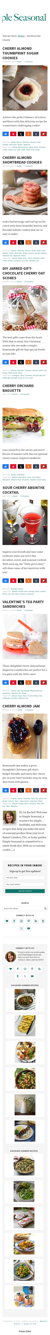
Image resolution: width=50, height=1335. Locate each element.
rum (9, 594)
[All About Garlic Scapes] (25, 1114)
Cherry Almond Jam (21, 706)
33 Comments (24, 496)
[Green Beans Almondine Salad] (24, 1201)
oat (26, 378)
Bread (20, 696)
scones (30, 378)
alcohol (20, 591)
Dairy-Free (34, 799)
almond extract (23, 147)
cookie (4, 261)
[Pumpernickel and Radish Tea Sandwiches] (24, 1227)
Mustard (14, 480)
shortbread (17, 261)
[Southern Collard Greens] (25, 1009)
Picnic (20, 480)
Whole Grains (12, 373)
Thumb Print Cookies (33, 150)
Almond (14, 147)
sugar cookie (21, 150)
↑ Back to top (29, 1324)
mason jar (21, 378)
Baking (13, 142)
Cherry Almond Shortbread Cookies (22, 160)
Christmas (25, 142)
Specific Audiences (41, 253)
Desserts (33, 142)
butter (25, 258)
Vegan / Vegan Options (22, 801)
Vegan (8, 806)
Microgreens (6, 480)
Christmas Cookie (39, 258)
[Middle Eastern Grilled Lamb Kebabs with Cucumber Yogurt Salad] (25, 1140)
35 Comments (28, 282)
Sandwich (33, 480)
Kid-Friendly (25, 691)
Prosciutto (25, 480)
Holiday (10, 261)
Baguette (15, 477)
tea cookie (25, 261)
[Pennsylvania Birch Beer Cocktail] (24, 1306)
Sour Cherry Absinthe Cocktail (23, 490)
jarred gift (14, 378)
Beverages (14, 589)
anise (26, 591)
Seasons (31, 253)
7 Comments (28, 62)
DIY (43, 375)
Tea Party (14, 698)
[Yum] (29, 466)
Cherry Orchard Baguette (18, 388)
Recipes (20, 145)
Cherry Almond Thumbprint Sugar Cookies (20, 53)
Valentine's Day (7, 256)
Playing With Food (36, 691)
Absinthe (15, 591)
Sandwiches (21, 475)
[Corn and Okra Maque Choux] (24, 1253)
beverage (31, 591)
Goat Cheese (36, 477)
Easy (18, 691)
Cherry (36, 147)
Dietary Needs (36, 251)
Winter (23, 256)
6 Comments (29, 710)
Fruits (39, 142)
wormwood (30, 594)
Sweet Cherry (41, 480)
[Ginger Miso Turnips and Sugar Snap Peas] (24, 1279)
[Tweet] (21, 134)
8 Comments (28, 610)
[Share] (6, 134)
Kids (40, 696)
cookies (10, 150)
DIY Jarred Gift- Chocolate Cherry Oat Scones (23, 273)
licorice (4, 594)
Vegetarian (26, 145)
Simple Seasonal (25, 14)
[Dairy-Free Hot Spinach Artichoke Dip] (24, 1174)
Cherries (19, 142)
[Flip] (44, 134)
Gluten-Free (43, 370)
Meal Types (13, 145)
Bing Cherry (22, 477)
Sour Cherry (15, 594)
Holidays (5, 145)
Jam (14, 150)
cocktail (42, 591)
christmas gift (37, 375)
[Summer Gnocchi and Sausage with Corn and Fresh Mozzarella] (25, 1061)
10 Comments (24, 394)
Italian (11, 253)
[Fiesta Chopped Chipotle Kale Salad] (25, 1088)
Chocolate (20, 370)
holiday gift (6, 378)
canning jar (15, 375)
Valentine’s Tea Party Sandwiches (23, 604)
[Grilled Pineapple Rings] (25, 1035)
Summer (23, 594)
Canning (13, 799)
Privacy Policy (25, 1331)
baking (31, 147)
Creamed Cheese (33, 696)
